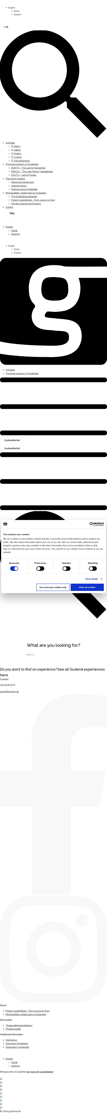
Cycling (17, 157)
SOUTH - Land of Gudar (23, 175)
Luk (6, 26)
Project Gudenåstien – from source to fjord (33, 200)
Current (9, 207)
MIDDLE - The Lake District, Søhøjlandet (32, 171)
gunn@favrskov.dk (9, 691)
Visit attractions (21, 160)
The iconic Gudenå (15, 178)
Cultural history (19, 185)
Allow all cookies (87, 587)
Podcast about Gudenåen (24, 189)
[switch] (40, 568)
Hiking (16, 146)
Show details (91, 579)
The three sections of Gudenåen (22, 164)
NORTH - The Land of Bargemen (28, 168)
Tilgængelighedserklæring (19, 1025)
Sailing (17, 150)
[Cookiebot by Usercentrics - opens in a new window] (91, 524)
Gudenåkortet (12, 440)
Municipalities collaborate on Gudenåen (26, 193)
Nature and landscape (22, 182)
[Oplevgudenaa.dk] (53, 364)
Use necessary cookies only (52, 587)
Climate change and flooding (26, 203)
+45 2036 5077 (7, 684)
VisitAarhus (11, 1040)
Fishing (17, 153)
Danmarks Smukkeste (17, 1043)
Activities (10, 143)
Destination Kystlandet (17, 1047)
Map (12, 213)
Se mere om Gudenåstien (40, 1071)
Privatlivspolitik (13, 1029)
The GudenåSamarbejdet (24, 196)
